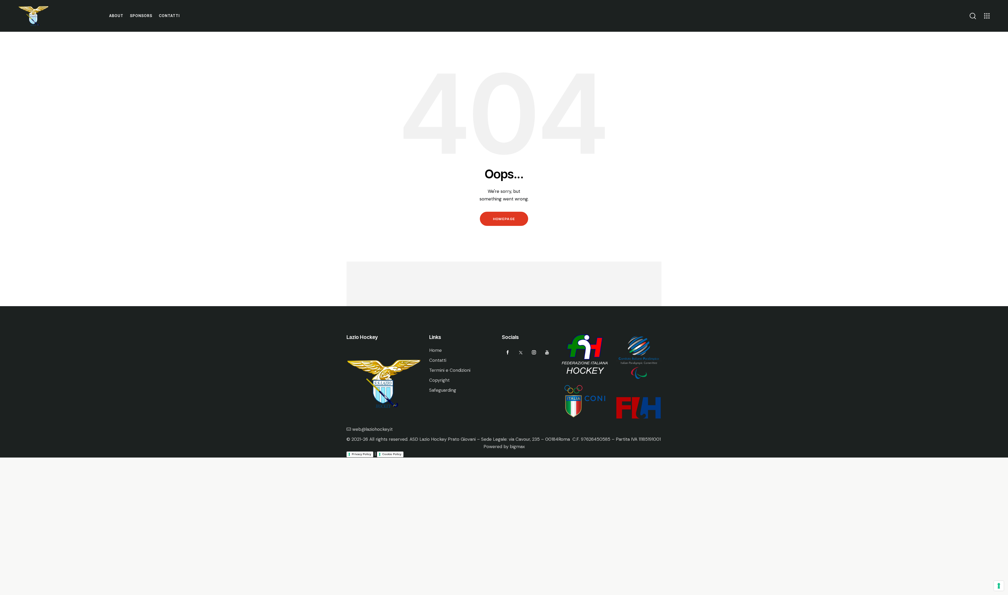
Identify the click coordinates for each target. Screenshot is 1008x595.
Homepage (504, 219)
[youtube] (547, 352)
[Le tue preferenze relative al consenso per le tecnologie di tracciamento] (999, 586)
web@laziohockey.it (372, 429)
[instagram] (534, 352)
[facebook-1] (508, 352)
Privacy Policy (361, 454)
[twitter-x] (521, 352)
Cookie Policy (391, 454)
